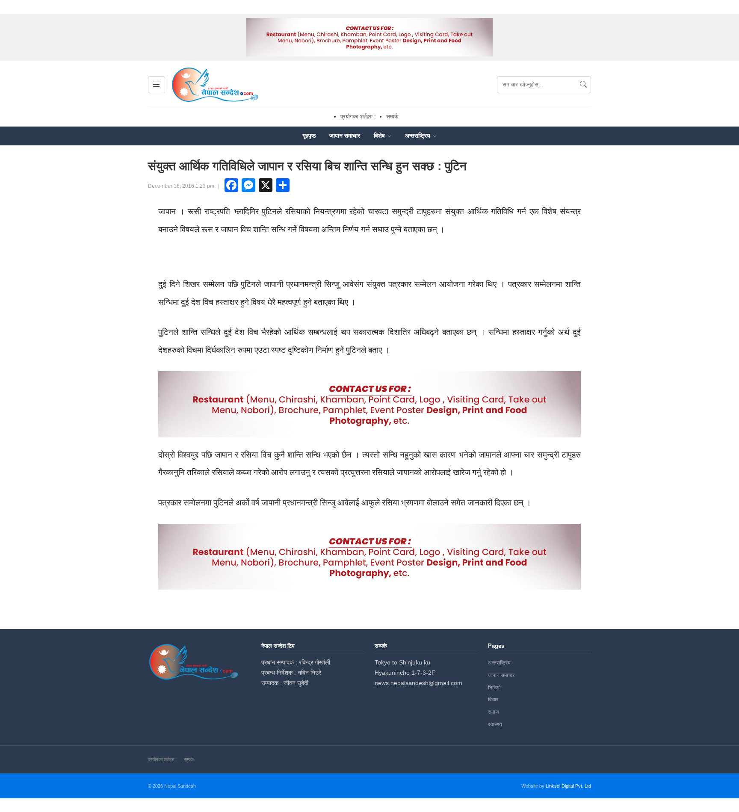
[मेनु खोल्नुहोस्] (156, 84)
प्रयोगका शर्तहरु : (358, 116)
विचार (493, 700)
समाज (493, 712)
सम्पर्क (392, 116)
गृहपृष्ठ (309, 135)
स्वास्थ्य (495, 724)
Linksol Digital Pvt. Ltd (568, 785)
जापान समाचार (344, 135)
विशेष (380, 135)
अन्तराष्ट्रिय (418, 135)
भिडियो (494, 688)
